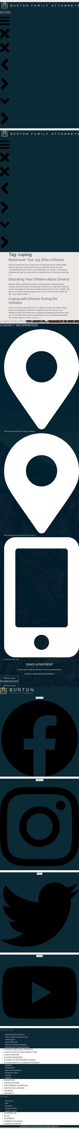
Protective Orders (11, 1073)
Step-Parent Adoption (13, 1070)
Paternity (8, 1078)
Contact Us (9, 1101)
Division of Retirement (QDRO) (16, 1044)
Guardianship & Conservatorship (17, 1047)
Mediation (8, 1065)
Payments (8, 1106)
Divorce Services (11, 1042)
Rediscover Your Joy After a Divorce (36, 260)
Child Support (10, 1039)
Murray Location (11, 1108)
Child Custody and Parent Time (16, 1037)
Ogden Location (11, 1111)
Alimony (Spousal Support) (14, 1034)
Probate (8, 1075)
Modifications (10, 1068)
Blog (6, 1103)
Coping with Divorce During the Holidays (33, 301)
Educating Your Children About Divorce (39, 279)
